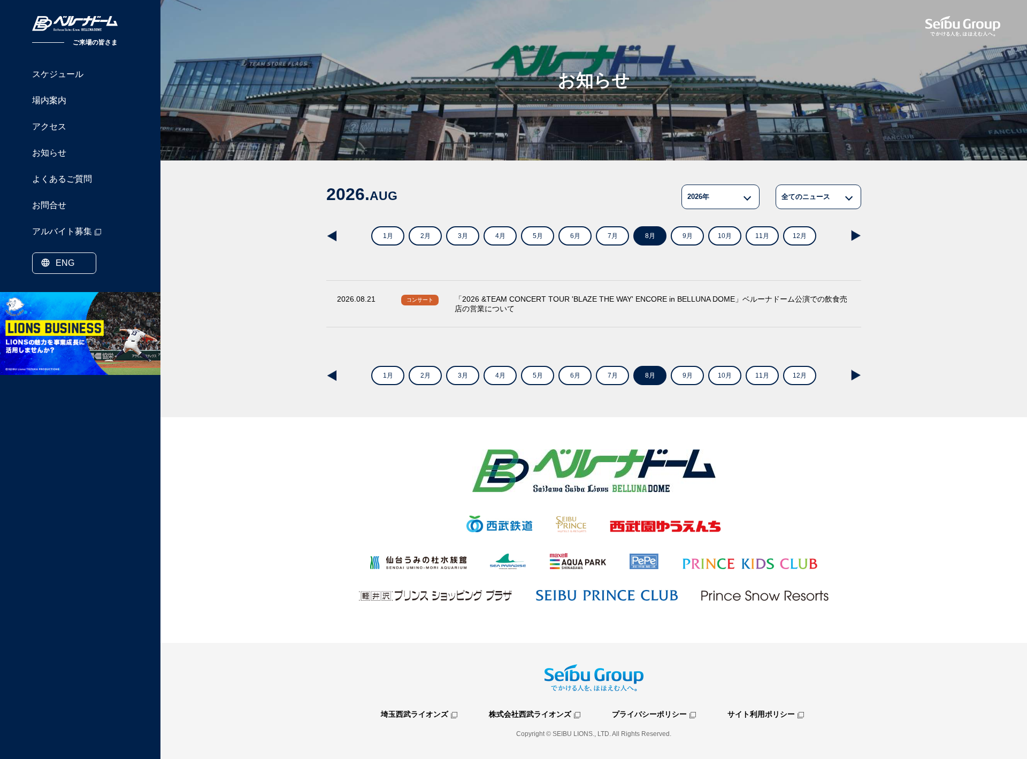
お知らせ (49, 152)
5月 (538, 236)
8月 (650, 236)
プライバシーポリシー (649, 714)
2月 (425, 236)
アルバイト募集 (62, 231)
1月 (388, 236)
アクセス (49, 126)
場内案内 (49, 100)
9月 (688, 236)
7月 (613, 236)
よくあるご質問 (62, 178)
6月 (575, 236)
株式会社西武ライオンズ (530, 714)
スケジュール (57, 74)
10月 (725, 236)
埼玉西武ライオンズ (414, 714)
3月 (463, 236)
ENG (65, 262)
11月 (762, 236)
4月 (500, 236)
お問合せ (49, 205)
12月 (800, 236)
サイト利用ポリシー (761, 714)
